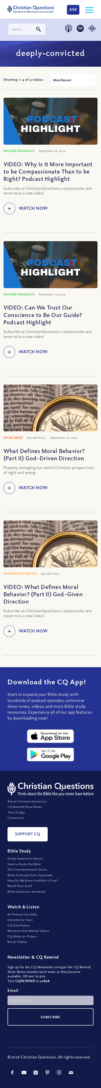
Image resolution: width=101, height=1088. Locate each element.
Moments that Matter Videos (28, 931)
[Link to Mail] (70, 1072)
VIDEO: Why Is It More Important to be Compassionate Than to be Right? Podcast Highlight (48, 171)
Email (15, 990)
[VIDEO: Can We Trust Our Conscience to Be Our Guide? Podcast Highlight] (50, 267)
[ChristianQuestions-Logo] (31, 9)
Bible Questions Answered (26, 891)
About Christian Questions (27, 801)
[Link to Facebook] (12, 1072)
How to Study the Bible (24, 864)
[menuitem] (87, 9)
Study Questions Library (25, 858)
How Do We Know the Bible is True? (33, 880)
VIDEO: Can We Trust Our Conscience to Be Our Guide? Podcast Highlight (43, 314)
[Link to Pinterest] (47, 1072)
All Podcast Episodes (22, 914)
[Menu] (87, 9)
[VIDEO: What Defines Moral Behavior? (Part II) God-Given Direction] (50, 551)
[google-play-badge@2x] (50, 754)
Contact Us (16, 818)
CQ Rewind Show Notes (25, 807)
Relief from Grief (20, 886)
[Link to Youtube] (23, 1072)
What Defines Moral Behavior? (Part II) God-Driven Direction (44, 454)
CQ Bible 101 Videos (22, 936)
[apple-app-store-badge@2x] (50, 736)
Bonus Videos (17, 942)
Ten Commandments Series (27, 869)
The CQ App (16, 812)
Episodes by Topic (20, 920)
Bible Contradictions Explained (30, 875)
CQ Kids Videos (19, 925)
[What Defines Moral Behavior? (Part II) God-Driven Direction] (50, 415)
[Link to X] (35, 1072)
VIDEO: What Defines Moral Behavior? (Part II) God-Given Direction (43, 594)
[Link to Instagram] (59, 1072)
